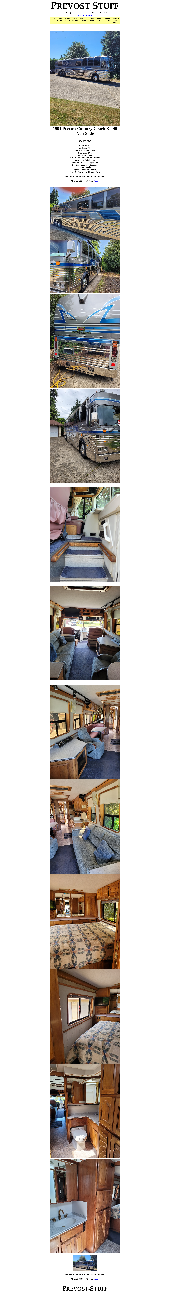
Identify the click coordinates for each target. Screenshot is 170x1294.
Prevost (59, 19)
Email (96, 181)
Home (53, 18)
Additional (116, 20)
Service (75, 19)
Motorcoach (84, 19)
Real (92, 19)
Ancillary (99, 19)
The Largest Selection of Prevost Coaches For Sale (85, 13)
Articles (107, 19)
